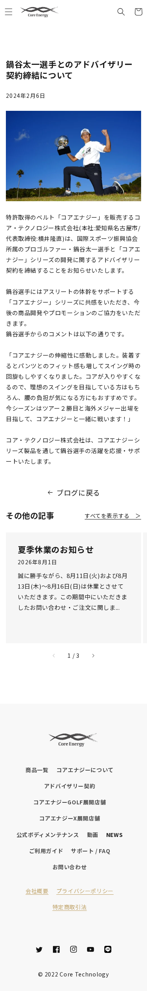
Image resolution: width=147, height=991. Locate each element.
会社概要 (36, 891)
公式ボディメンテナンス (47, 835)
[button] (8, 11)
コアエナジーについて (85, 770)
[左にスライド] (54, 655)
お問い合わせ (70, 867)
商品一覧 (36, 770)
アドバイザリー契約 (69, 786)
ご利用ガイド (46, 851)
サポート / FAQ (90, 851)
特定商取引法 (70, 907)
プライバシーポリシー (85, 891)
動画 (92, 835)
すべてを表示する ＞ (113, 515)
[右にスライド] (93, 655)
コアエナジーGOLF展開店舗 (69, 802)
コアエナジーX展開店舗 (69, 818)
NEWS (114, 835)
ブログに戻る (78, 492)
